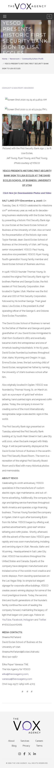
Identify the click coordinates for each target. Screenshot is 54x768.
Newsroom (15, 59)
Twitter (42, 619)
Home (4, 59)
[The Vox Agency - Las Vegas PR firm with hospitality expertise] (27, 6)
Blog (14, 745)
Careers (39, 741)
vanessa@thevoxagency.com (17, 679)
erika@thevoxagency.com (15, 674)
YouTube (6, 619)
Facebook (17, 619)
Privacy (26, 745)
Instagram (28, 619)
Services (25, 741)
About (11, 741)
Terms (39, 745)
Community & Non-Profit (32, 59)
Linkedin (34, 754)
